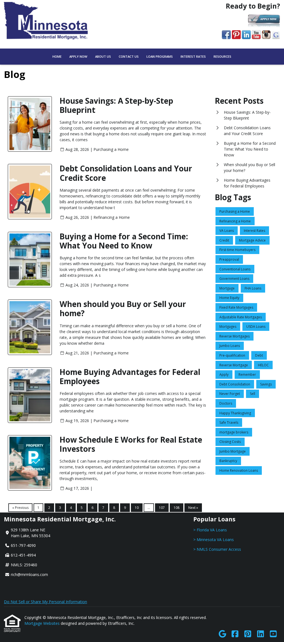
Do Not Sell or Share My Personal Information (45, 601)
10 (137, 507)
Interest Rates (193, 56)
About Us (103, 56)
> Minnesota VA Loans (213, 539)
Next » (193, 507)
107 (162, 507)
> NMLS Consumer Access (217, 549)
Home (57, 56)
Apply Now (78, 56)
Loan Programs (159, 56)
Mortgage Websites (42, 623)
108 (176, 507)
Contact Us (129, 56)
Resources (222, 56)
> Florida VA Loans (210, 529)
